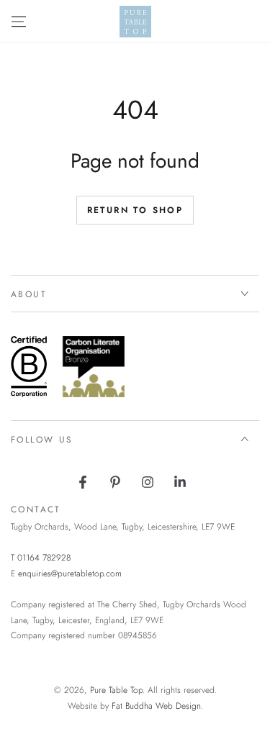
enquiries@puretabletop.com (70, 573)
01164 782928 (44, 557)
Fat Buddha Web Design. (157, 705)
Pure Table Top (116, 690)
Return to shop (135, 210)
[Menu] (18, 21)
